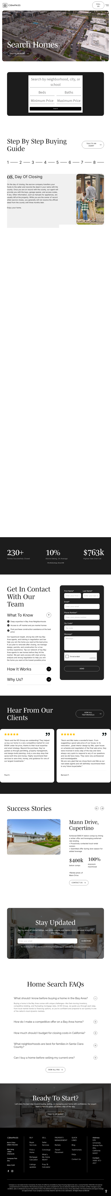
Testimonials (77, 1150)
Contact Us (76, 1159)
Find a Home (31, 1151)
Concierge (46, 1150)
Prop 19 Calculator (46, 1165)
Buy (25, 5)
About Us (83, 5)
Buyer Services (32, 1143)
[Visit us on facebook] (8, 1171)
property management (62, 5)
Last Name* (87, 591)
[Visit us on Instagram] (12, 1171)
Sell (34, 5)
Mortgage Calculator (33, 1158)
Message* (68, 634)
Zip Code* (68, 623)
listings (46, 5)
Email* (66, 602)
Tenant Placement (59, 1151)
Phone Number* (70, 612)
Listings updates (32, 1165)
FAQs (74, 1154)
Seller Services (45, 1143)
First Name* (69, 591)
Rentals (58, 1145)
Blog (73, 1145)
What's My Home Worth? (46, 1157)
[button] (26, 5)
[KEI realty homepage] (11, 5)
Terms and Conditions (81, 947)
